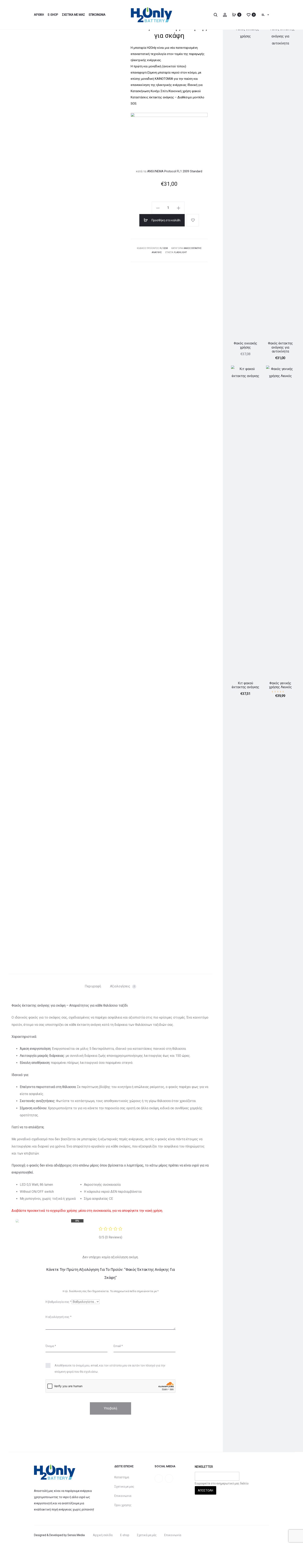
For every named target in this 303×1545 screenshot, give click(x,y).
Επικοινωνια (97, 14)
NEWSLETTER (204, 1466)
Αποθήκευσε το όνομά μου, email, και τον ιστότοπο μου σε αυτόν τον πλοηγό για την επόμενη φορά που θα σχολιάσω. (110, 1368)
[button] (158, 208)
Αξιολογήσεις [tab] (122, 986)
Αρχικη (39, 14)
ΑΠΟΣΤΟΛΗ (205, 1490)
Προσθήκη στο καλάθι (166, 220)
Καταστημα (121, 1477)
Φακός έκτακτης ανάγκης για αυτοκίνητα (280, 347)
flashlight (180, 252)
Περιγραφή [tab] (93, 986)
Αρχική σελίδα (103, 1535)
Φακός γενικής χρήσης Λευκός (280, 685)
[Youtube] (169, 1478)
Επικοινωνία (172, 1535)
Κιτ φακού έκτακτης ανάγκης (245, 685)
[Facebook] (159, 1478)
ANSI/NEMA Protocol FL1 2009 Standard (174, 171)
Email (118, 1346)
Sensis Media (76, 1535)
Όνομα (51, 1346)
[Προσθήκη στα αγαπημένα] (193, 220)
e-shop (53, 14)
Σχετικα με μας (73, 14)
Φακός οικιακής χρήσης (245, 345)
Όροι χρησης (123, 1505)
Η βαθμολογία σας (59, 1301)
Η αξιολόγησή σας (59, 1317)
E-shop (124, 1535)
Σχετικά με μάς (147, 1535)
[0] (234, 15)
